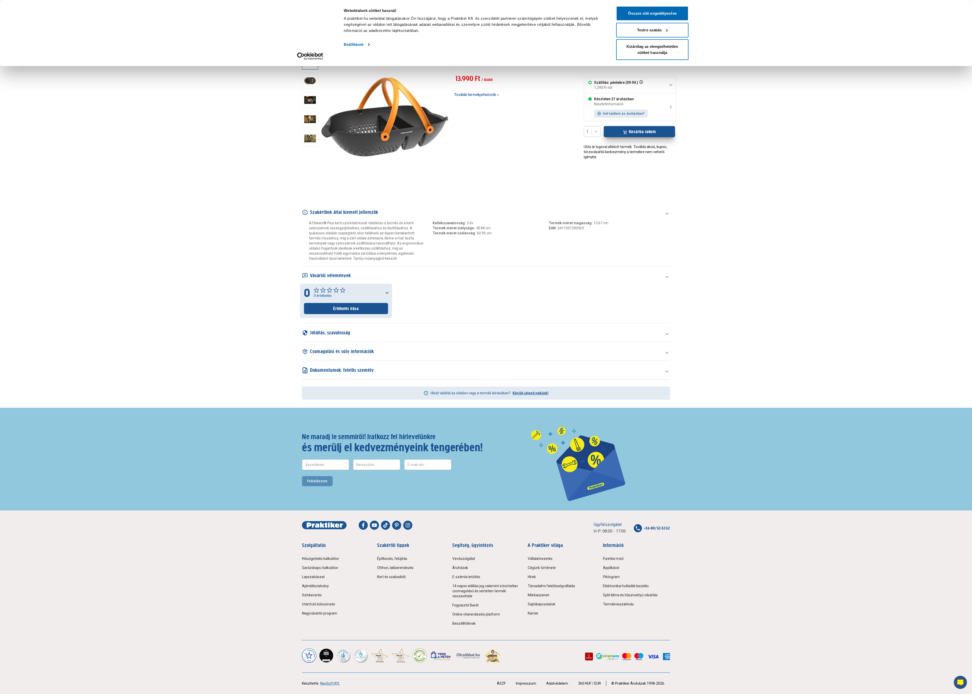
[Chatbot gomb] (960, 682)
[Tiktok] (385, 525)
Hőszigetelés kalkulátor (320, 559)
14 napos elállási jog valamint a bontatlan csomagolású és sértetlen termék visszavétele (485, 591)
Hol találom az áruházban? (624, 113)
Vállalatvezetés (540, 559)
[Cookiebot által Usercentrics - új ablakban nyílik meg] (310, 56)
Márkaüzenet (538, 595)
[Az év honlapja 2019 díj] (361, 655)
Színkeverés (312, 595)
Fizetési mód (613, 559)
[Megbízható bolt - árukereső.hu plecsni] (420, 655)
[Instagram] (407, 525)
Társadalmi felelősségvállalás (551, 586)
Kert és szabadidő (391, 577)
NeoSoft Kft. (330, 683)
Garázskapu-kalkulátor (320, 568)
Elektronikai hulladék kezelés (626, 586)
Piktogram (611, 577)
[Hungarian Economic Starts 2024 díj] (309, 655)
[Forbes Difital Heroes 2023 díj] (326, 655)
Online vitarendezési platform (476, 614)
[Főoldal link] (324, 525)
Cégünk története (542, 568)
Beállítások (353, 44)
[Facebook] (363, 525)
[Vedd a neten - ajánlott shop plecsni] (441, 655)
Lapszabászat (313, 577)
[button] (640, 85)
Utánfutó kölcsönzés (318, 604)
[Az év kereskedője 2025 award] (492, 655)
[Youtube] (374, 525)
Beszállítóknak (464, 623)
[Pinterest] (396, 525)
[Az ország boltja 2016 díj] (380, 655)
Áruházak (460, 568)
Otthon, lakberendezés (395, 568)
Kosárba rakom (642, 131)
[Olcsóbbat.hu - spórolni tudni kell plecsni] (468, 655)
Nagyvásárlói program (319, 613)
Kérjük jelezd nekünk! (531, 393)
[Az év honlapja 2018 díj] (343, 655)
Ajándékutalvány (315, 586)
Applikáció (611, 568)
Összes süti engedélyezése (652, 13)
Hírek (532, 577)
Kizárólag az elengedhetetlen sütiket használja (652, 49)
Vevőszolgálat (463, 559)
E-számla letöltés (466, 577)
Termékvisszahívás (618, 604)
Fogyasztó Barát (465, 605)
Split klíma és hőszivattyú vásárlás (630, 595)
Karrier (533, 613)
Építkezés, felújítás (392, 559)
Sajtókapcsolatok (541, 604)
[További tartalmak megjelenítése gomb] (312, 182)
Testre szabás (649, 30)
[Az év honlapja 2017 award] (401, 655)
